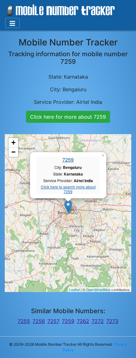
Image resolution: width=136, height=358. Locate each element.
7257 (53, 321)
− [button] (13, 152)
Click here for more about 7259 (68, 117)
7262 (83, 321)
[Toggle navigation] (12, 23)
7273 (112, 321)
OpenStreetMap (98, 289)
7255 (24, 321)
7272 (98, 321)
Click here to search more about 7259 (68, 189)
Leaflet (74, 289)
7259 (68, 159)
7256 (39, 321)
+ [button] (13, 142)
